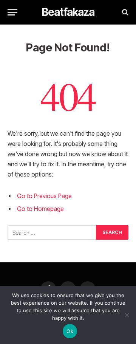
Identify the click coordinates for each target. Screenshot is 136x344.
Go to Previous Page (44, 196)
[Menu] (12, 12)
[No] (126, 315)
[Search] (124, 12)
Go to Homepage (40, 208)
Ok (69, 331)
